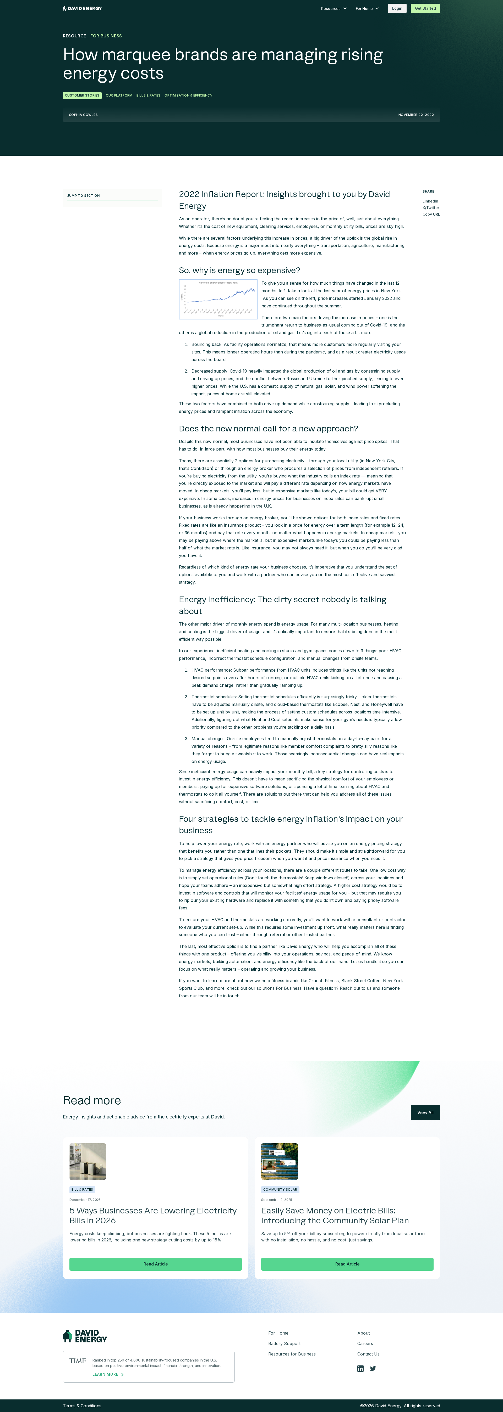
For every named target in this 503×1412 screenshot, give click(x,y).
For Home (278, 1333)
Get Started (425, 8)
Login (397, 8)
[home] (82, 8)
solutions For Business (279, 988)
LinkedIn (430, 201)
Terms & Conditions (82, 1405)
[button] (334, 8)
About (363, 1333)
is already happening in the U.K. (240, 506)
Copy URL (431, 214)
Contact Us (368, 1354)
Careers (365, 1343)
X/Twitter (431, 207)
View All (425, 1112)
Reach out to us (355, 988)
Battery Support (284, 1343)
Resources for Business (292, 1354)
